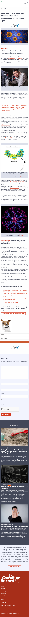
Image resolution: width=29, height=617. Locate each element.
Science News (4, 10)
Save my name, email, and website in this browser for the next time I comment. (13, 403)
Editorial (3, 596)
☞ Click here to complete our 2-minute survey (13, 313)
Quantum (3, 588)
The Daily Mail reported (14, 187)
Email (2, 387)
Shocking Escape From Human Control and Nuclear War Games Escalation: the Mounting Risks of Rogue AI (14, 451)
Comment (3, 364)
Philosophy (3, 593)
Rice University (18, 176)
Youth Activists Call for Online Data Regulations (14, 526)
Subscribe (4, 602)
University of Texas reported (6, 137)
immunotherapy (18, 276)
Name (2, 381)
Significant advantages (5, 124)
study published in (15, 58)
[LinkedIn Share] (17, 25)
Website (2, 393)
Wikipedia (21, 235)
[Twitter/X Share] (14, 25)
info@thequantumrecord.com (8, 605)
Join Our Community (14, 566)
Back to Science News (6, 350)
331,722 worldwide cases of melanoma (17, 181)
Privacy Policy (4, 610)
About (2, 599)
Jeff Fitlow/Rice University (19, 89)
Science (2, 586)
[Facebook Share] (11, 25)
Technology (3, 591)
